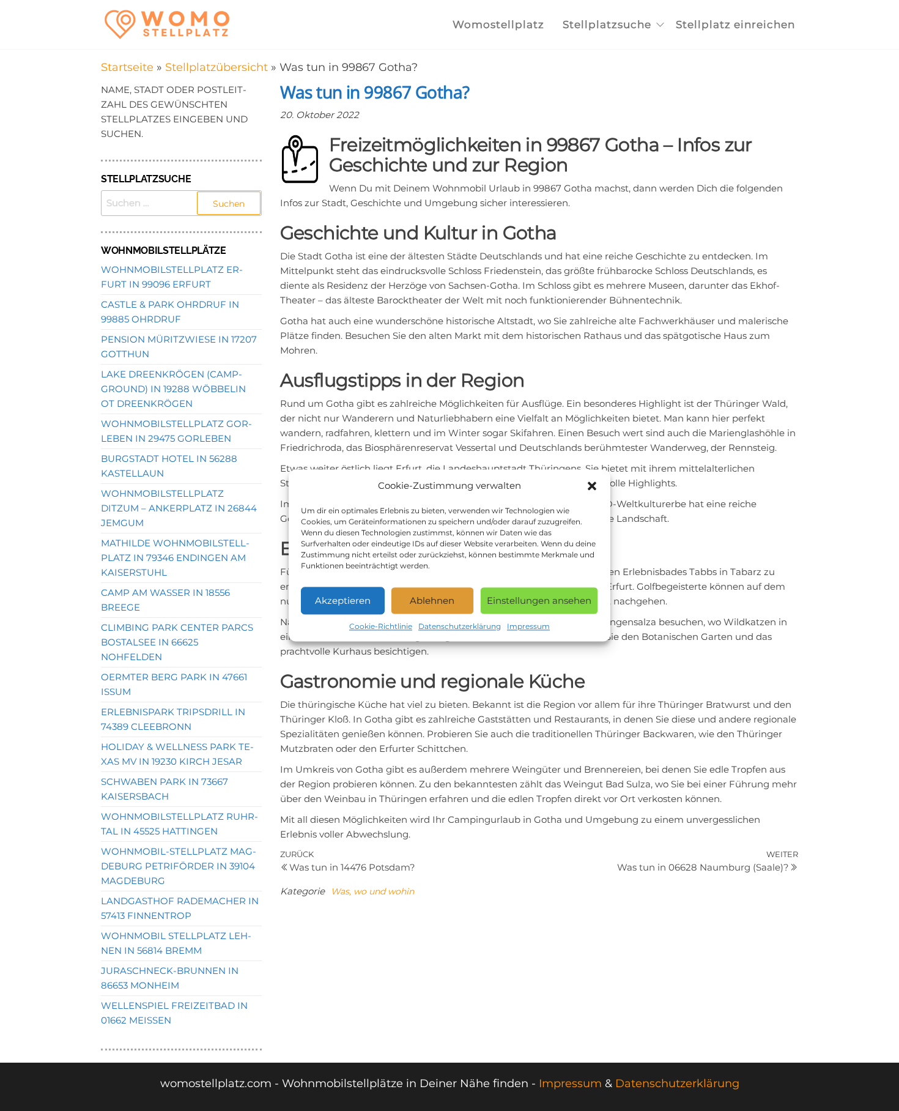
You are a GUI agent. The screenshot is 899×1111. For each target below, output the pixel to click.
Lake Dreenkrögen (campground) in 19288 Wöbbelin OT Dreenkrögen (173, 388)
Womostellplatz (498, 24)
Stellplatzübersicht (216, 67)
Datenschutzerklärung (459, 626)
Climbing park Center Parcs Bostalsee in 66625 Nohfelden (177, 642)
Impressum (528, 626)
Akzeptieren (343, 600)
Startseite (127, 67)
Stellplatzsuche (607, 24)
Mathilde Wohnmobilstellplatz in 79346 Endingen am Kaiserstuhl (175, 557)
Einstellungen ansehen (539, 600)
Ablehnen (432, 600)
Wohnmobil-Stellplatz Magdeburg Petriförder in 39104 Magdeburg (178, 865)
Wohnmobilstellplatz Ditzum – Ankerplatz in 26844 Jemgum (179, 508)
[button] (592, 486)
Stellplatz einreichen (735, 24)
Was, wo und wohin (372, 891)
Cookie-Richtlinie (380, 626)
